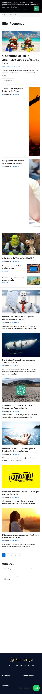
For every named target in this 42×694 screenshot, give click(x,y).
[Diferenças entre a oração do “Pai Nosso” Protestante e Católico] (21, 520)
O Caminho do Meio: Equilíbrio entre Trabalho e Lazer (20, 59)
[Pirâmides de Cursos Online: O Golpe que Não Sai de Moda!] (21, 476)
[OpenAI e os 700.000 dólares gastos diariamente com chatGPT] (21, 302)
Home (4, 14)
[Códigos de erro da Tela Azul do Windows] (33, 268)
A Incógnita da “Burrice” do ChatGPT (18, 258)
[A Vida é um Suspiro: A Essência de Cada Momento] (34, 121)
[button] (36, 688)
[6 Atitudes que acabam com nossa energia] (33, 280)
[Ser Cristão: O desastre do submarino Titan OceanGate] (21, 345)
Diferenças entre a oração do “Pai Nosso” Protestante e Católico (20, 536)
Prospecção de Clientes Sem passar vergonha (13, 161)
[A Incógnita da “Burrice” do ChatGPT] (21, 244)
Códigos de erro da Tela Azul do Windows (12, 267)
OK (36, 9)
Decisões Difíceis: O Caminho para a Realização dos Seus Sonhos (18, 449)
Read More (8, 80)
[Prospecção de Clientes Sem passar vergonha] (34, 193)
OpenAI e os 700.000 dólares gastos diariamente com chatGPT (18, 318)
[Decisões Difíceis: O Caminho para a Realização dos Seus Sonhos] (21, 433)
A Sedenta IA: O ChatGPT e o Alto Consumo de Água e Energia (17, 406)
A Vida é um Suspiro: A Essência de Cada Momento (12, 91)
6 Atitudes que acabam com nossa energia (13, 279)
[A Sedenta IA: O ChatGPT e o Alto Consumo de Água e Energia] (21, 390)
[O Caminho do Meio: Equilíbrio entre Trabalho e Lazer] (21, 41)
